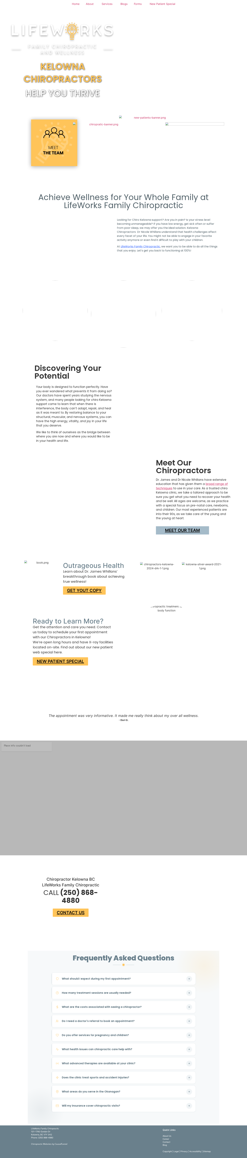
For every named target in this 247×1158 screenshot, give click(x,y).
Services (107, 4)
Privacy (184, 1151)
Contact (166, 1142)
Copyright (167, 1151)
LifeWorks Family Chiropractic (140, 246)
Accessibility (195, 1151)
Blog (165, 1145)
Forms (138, 4)
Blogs (124, 4)
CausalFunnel (61, 1144)
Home (75, 4)
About (90, 4)
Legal (176, 1151)
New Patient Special (162, 4)
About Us (167, 1136)
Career (166, 1139)
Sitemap (207, 1151)
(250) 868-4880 (45, 1137)
